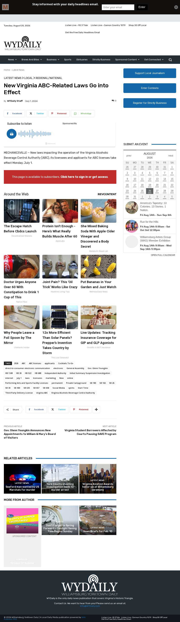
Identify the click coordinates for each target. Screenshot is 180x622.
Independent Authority (55, 373)
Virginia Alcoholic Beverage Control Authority (73, 392)
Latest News (18, 69)
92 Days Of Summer (22, 563)
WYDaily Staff (15, 101)
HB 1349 (9, 373)
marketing (51, 378)
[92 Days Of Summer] (22, 521)
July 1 (19, 378)
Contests (21, 559)
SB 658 (46, 387)
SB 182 (102, 383)
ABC (23, 363)
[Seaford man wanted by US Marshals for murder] (22, 479)
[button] (170, 59)
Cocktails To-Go (65, 363)
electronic (58, 368)
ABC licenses (35, 363)
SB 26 (111, 383)
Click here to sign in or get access (84, 177)
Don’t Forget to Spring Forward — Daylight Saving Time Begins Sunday (60, 528)
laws (27, 378)
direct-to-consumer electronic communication (27, 368)
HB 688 (38, 373)
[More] (96, 409)
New (61, 378)
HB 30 (18, 373)
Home (7, 69)
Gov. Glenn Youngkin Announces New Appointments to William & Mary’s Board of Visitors (30, 434)
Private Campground (76, 383)
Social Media (59, 387)
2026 (16, 363)
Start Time (83, 387)
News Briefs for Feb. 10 (97, 531)
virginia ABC (42, 392)
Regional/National (49, 78)
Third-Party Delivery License (19, 392)
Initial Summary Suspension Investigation (90, 373)
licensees (37, 378)
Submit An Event (135, 144)
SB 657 (36, 387)
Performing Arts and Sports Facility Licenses (26, 383)
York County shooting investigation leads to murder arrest (60, 487)
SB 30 (7, 387)
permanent (57, 383)
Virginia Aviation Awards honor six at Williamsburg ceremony (98, 487)
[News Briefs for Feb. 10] (97, 520)
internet (9, 378)
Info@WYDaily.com (90, 606)
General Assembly (75, 368)
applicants (50, 363)
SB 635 (27, 387)
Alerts (59, 522)
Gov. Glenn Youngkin (98, 368)
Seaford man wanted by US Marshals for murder (22, 488)
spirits (71, 387)
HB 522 (28, 373)
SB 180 (93, 383)
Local (28, 78)
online (70, 378)
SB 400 (17, 387)
